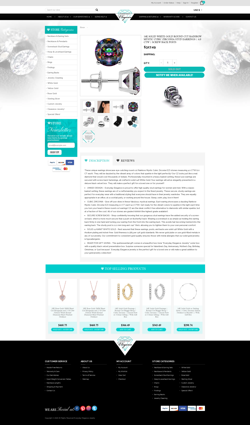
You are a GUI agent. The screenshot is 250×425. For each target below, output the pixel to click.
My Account (156, 3)
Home (49, 17)
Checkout (122, 379)
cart (202, 3)
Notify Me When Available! (174, 75)
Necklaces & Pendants (57, 41)
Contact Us (191, 17)
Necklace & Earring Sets (58, 36)
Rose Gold (52, 93)
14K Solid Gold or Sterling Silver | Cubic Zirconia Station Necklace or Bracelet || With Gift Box (188, 311)
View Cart (122, 375)
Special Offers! (54, 114)
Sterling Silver (54, 99)
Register (194, 3)
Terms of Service (88, 375)
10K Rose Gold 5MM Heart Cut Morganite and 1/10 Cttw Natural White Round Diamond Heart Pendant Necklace (62, 312)
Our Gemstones (80, 17)
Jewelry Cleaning (55, 78)
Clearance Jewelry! (56, 109)
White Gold (53, 83)
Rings (50, 62)
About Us (62, 17)
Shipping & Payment (55, 387)
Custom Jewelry (55, 104)
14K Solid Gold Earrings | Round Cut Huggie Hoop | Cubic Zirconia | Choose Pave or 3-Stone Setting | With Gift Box (125, 312)
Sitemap (85, 379)
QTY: (147, 63)
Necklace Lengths (54, 383)
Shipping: (149, 54)
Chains (50, 57)
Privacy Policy (87, 371)
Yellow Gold (53, 88)
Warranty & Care (171, 17)
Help (178, 3)
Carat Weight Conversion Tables (59, 379)
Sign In (186, 3)
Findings (51, 67)
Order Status (169, 3)
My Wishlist (122, 371)
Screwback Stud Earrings (58, 47)
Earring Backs (53, 73)
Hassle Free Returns (54, 367)
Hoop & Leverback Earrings (59, 52)
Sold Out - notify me (62, 329)
